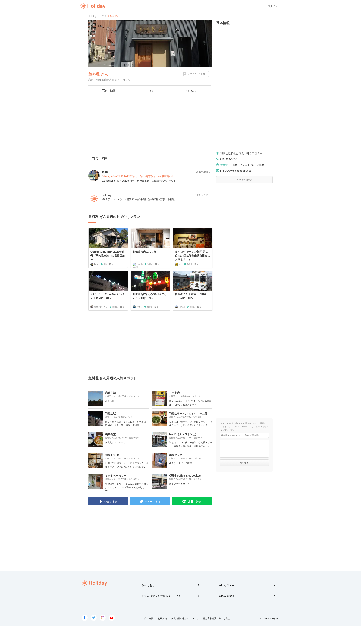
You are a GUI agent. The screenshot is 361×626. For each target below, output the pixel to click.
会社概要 (148, 618)
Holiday (93, 6)
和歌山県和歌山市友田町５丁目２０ (241, 153)
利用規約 (162, 618)
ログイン (272, 6)
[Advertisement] (150, 125)
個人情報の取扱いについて (184, 618)
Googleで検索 (244, 179)
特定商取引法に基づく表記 (216, 618)
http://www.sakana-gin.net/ (236, 170)
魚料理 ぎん (98, 74)
